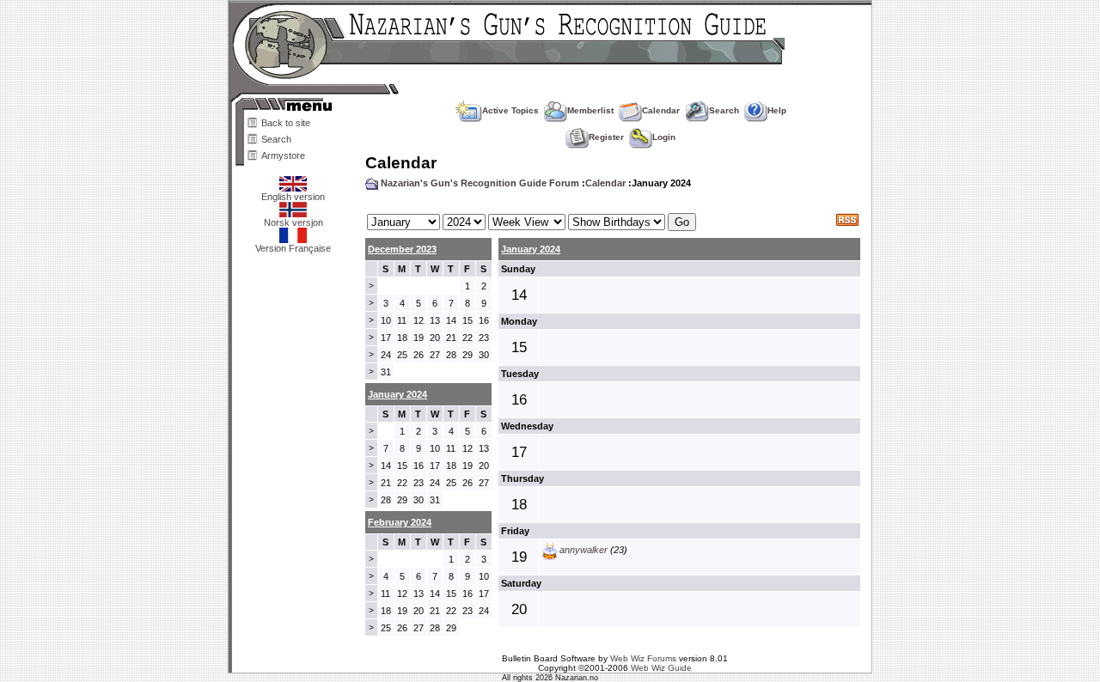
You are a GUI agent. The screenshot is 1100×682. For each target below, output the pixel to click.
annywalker (583, 550)
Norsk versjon (293, 222)
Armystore (283, 155)
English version (293, 197)
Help (776, 110)
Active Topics (510, 110)
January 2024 (530, 249)
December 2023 (402, 249)
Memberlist (590, 110)
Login (663, 137)
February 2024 (399, 522)
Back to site (285, 123)
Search (276, 139)
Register (606, 137)
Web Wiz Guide (661, 668)
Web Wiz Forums (643, 658)
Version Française (293, 248)
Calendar (661, 110)
